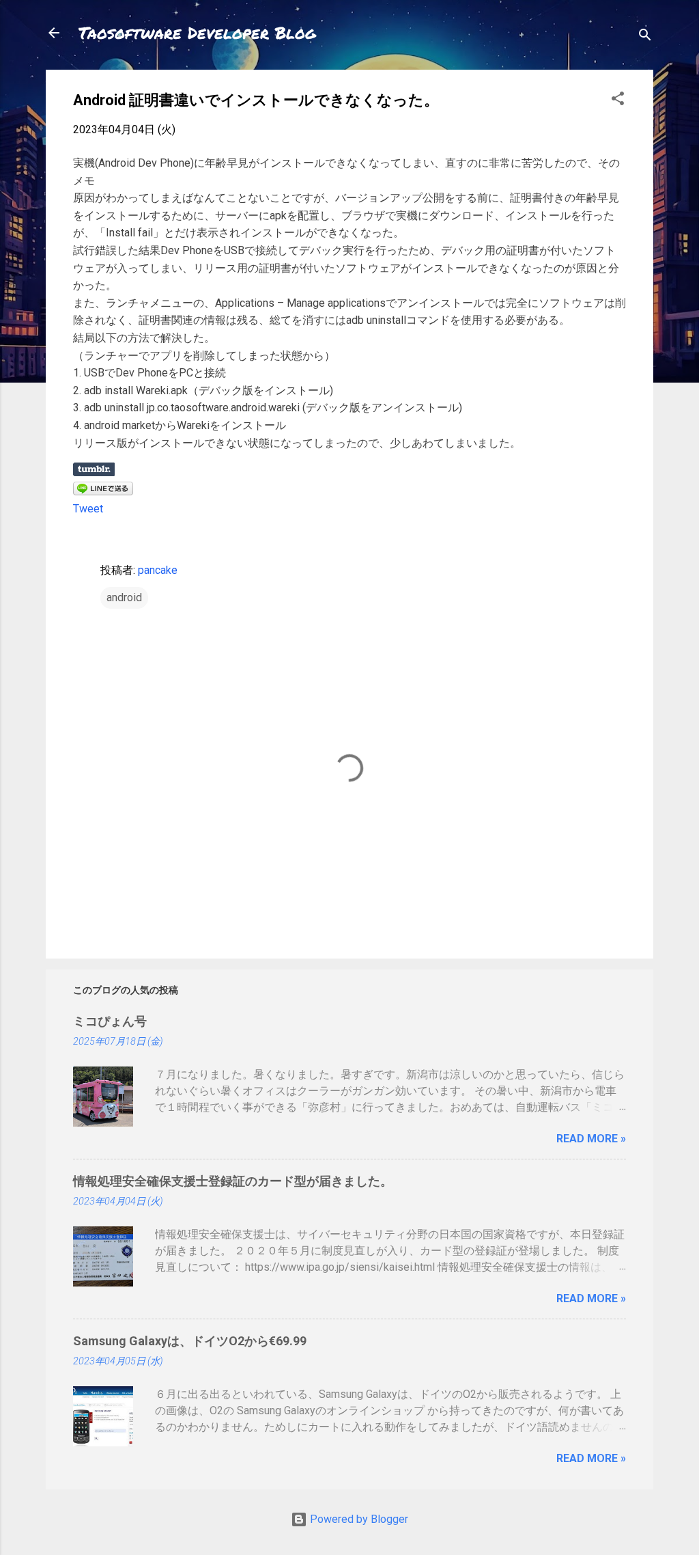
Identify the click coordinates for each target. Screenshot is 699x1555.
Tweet (88, 508)
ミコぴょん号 (110, 1021)
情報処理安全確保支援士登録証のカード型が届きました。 (233, 1181)
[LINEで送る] (103, 491)
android (124, 597)
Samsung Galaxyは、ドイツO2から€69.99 (189, 1341)
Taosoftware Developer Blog (197, 32)
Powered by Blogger (357, 1519)
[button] (618, 100)
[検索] (645, 37)
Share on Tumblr (94, 469)
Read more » (591, 1138)
